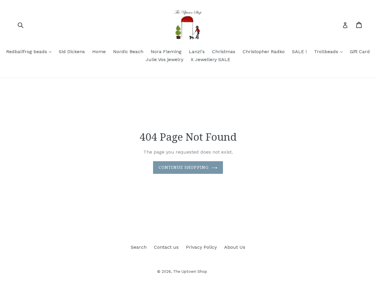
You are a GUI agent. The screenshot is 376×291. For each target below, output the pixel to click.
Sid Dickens (72, 51)
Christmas (223, 51)
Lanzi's (197, 51)
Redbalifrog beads (30, 51)
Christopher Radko (264, 51)
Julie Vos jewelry (164, 59)
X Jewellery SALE (210, 59)
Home (99, 51)
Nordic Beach (128, 51)
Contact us (166, 247)
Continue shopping (184, 167)
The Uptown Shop (190, 271)
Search (139, 247)
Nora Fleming (166, 51)
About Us (234, 247)
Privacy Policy (201, 247)
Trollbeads (329, 51)
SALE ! (299, 51)
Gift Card (360, 51)
